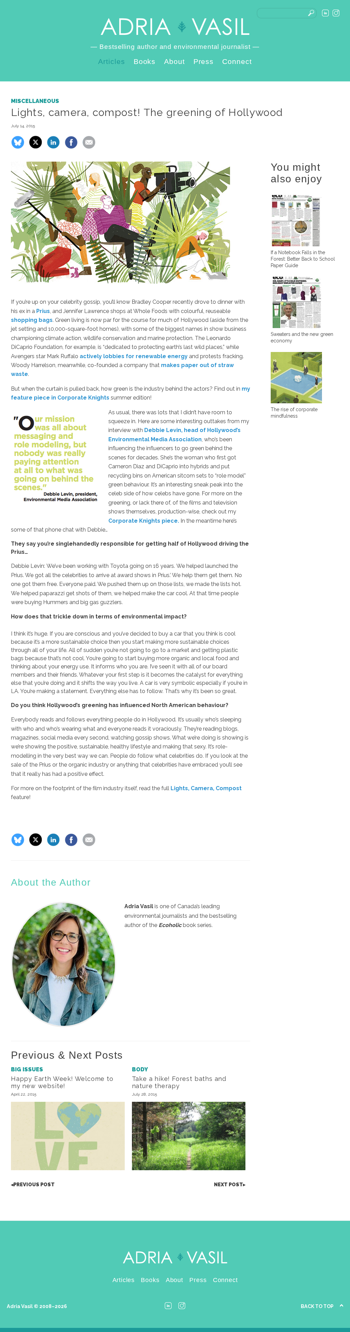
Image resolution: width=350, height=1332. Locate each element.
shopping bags (32, 320)
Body (140, 1069)
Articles (111, 61)
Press (203, 61)
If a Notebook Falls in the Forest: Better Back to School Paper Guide (303, 259)
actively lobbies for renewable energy (134, 356)
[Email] (89, 147)
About (174, 61)
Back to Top (317, 1306)
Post (33, 1184)
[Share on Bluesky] (18, 147)
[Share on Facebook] (71, 147)
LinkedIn (325, 13)
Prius (43, 311)
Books (145, 61)
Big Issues (27, 1069)
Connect (237, 61)
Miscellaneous (35, 101)
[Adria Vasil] (175, 26)
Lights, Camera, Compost (206, 788)
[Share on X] (35, 147)
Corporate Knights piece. (143, 521)
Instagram (336, 13)
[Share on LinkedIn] (53, 147)
